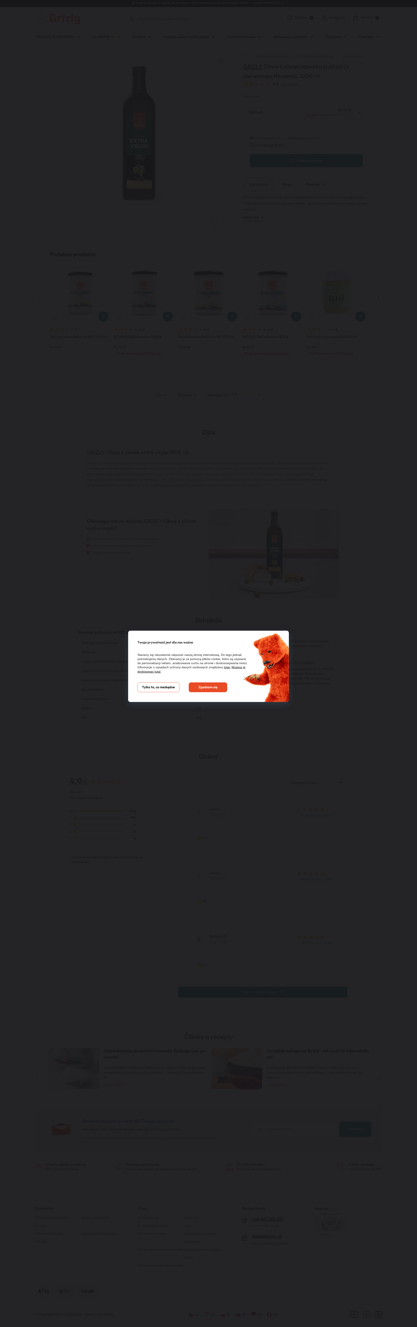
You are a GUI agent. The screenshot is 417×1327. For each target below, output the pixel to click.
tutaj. (227, 667)
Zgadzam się (208, 687)
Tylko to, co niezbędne (158, 687)
